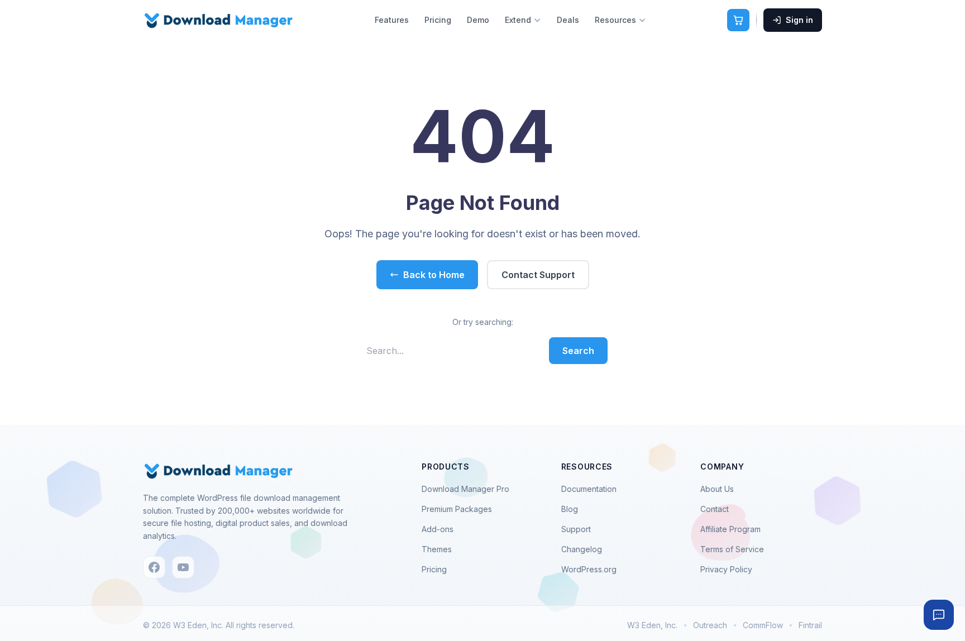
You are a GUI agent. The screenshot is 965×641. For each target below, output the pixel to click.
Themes (437, 549)
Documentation (589, 489)
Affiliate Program (730, 529)
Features (392, 20)
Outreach (710, 625)
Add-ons (437, 529)
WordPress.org (589, 569)
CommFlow (763, 625)
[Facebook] (154, 567)
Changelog (581, 549)
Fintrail (810, 625)
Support (576, 529)
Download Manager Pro (465, 489)
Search (578, 350)
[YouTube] (183, 567)
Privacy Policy (726, 569)
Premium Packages (457, 509)
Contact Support (538, 274)
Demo (478, 20)
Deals (568, 20)
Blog (569, 509)
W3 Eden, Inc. (652, 625)
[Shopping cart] (738, 20)
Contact (714, 509)
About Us (717, 489)
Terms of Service (732, 549)
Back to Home (434, 274)
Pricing (437, 20)
